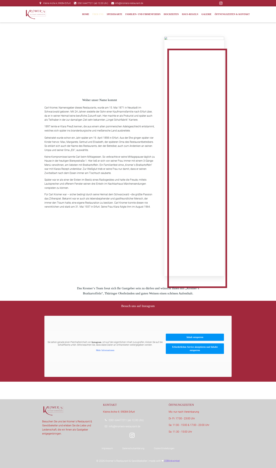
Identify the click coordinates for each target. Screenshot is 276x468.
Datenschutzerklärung (133, 448)
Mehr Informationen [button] (105, 350)
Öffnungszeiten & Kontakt (232, 14)
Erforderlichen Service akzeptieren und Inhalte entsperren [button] (195, 349)
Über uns (97, 14)
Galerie (206, 14)
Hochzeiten (171, 14)
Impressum (107, 448)
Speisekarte (114, 14)
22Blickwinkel (172, 460)
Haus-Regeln (190, 14)
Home (85, 14)
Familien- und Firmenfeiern (143, 14)
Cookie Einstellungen (164, 448)
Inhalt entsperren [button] (195, 337)
